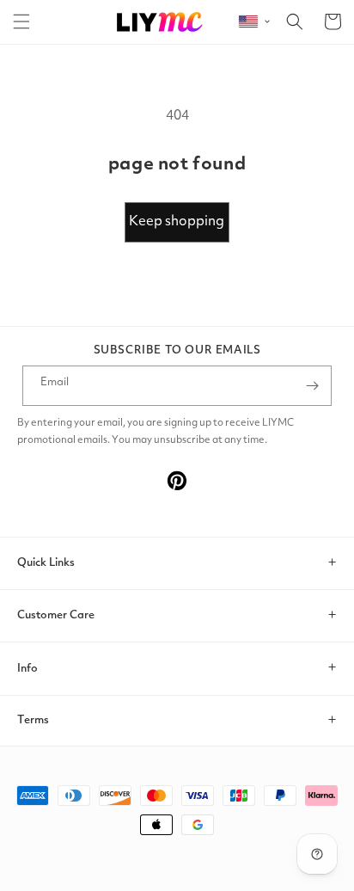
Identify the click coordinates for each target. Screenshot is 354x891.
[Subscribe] (312, 386)
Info (27, 668)
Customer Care (56, 615)
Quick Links (46, 562)
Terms (33, 720)
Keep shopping (176, 222)
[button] (21, 21)
